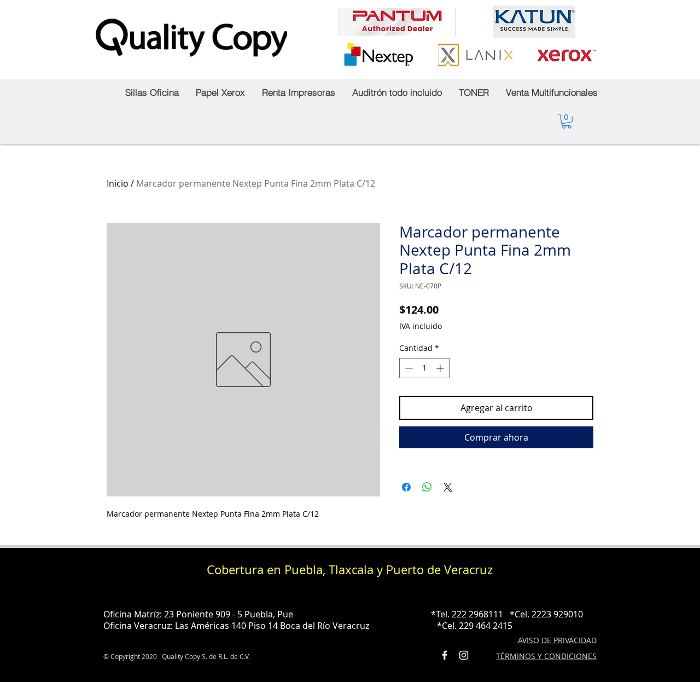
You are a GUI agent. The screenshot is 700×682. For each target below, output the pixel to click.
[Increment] (441, 368)
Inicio (118, 183)
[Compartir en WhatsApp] (427, 487)
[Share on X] (447, 487)
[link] (566, 121)
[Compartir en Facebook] (406, 487)
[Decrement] (408, 368)
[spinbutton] (424, 368)
